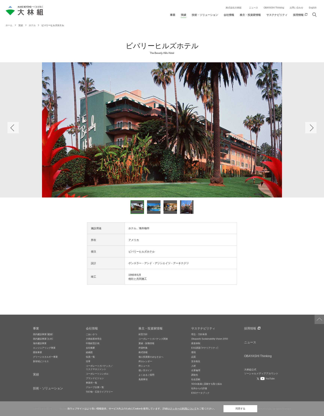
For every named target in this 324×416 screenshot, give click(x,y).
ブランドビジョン (95, 378)
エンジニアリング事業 (44, 347)
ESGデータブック (200, 392)
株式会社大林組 (234, 7)
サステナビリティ (203, 328)
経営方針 (143, 334)
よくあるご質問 (146, 374)
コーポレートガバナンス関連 (153, 338)
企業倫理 (195, 370)
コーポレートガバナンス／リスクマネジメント (99, 367)
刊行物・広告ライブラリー (99, 391)
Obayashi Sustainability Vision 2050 (209, 338)
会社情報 (92, 328)
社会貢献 (195, 379)
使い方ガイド (145, 370)
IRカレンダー (145, 361)
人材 (193, 365)
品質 (193, 356)
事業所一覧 (91, 382)
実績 (36, 374)
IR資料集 (143, 347)
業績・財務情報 (146, 343)
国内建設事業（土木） (43, 338)
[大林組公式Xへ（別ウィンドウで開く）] (258, 378)
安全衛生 (195, 361)
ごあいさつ (91, 334)
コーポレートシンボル (97, 373)
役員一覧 (90, 356)
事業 (36, 328)
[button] (172, 16)
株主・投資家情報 (151, 328)
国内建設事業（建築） (43, 334)
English (312, 7)
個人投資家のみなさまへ (151, 356)
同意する (240, 408)
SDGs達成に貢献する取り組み (206, 383)
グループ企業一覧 (95, 387)
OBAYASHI (258, 355)
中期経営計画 (92, 343)
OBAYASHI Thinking (274, 7)
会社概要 (90, 347)
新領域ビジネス (41, 361)
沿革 (88, 361)
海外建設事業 (39, 343)
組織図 (89, 352)
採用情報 (250, 328)
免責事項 (143, 379)
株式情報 (143, 352)
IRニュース (144, 365)
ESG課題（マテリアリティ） (204, 347)
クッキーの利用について (183, 408)
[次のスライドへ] (310, 127)
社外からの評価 (199, 388)
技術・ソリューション (48, 388)
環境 (193, 352)
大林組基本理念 (94, 338)
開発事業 (37, 352)
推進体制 (195, 343)
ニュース (253, 7)
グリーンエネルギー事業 (45, 356)
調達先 (194, 374)
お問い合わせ (296, 7)
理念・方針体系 (199, 334)
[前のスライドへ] (13, 127)
